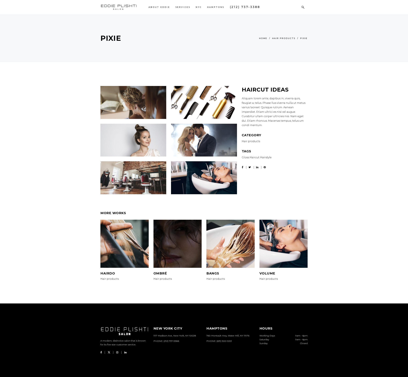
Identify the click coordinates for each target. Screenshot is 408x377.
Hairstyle (266, 157)
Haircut (254, 157)
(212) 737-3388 (171, 341)
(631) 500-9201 (224, 341)
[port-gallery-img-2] (204, 102)
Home (263, 38)
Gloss (245, 157)
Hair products (283, 38)
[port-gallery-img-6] (204, 177)
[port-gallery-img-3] (133, 102)
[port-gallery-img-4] (133, 177)
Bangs (212, 273)
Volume (267, 273)
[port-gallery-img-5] (133, 140)
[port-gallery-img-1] (204, 140)
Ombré (160, 273)
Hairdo (107, 273)
